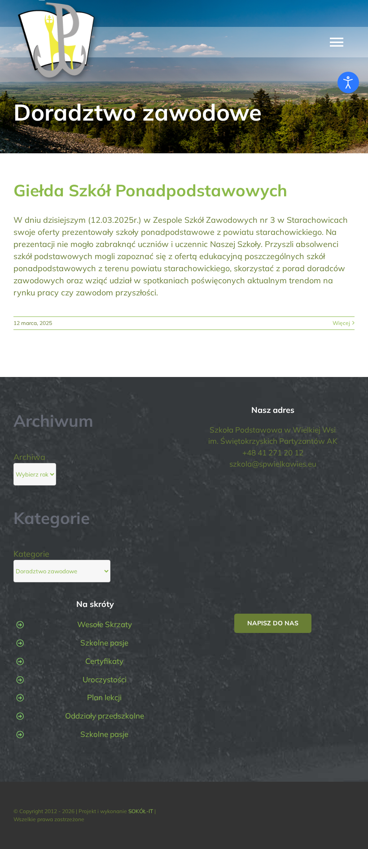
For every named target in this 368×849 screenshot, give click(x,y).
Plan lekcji (104, 697)
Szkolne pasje (104, 642)
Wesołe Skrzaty (104, 624)
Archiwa (29, 457)
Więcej (341, 323)
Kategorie (31, 554)
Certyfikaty (104, 661)
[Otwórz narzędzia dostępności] (348, 82)
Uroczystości (105, 679)
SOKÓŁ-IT (140, 811)
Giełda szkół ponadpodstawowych (150, 190)
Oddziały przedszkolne (104, 715)
